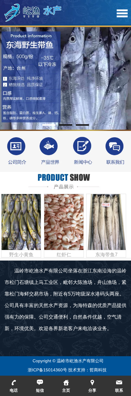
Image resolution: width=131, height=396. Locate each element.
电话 (14, 390)
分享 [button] (92, 390)
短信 (40, 390)
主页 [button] (66, 390)
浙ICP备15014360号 (47, 369)
